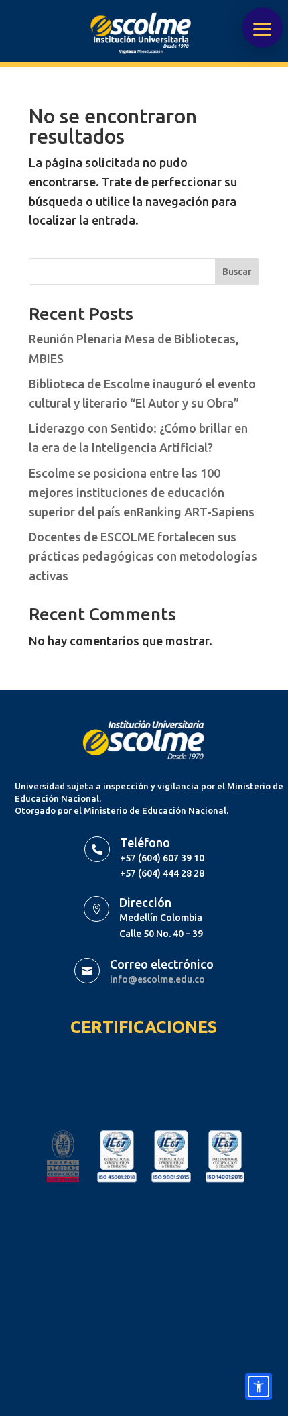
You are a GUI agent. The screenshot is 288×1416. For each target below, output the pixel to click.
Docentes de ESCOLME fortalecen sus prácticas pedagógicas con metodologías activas (143, 556)
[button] (262, 27)
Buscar (237, 271)
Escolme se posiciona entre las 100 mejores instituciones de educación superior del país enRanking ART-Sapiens (142, 492)
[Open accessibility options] (258, 1386)
